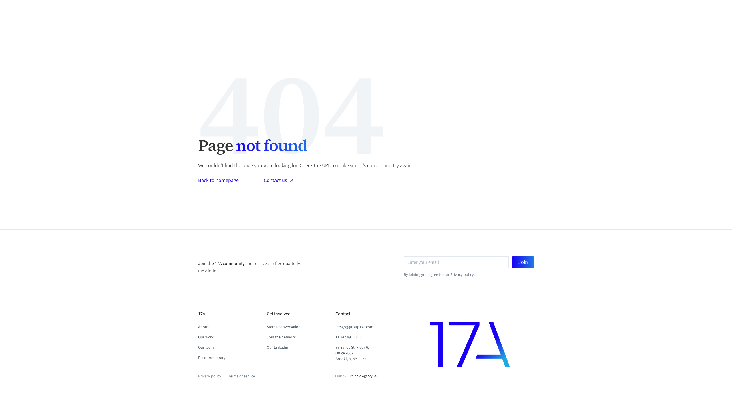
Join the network (281, 337)
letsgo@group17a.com (354, 327)
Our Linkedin (277, 347)
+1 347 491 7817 (348, 337)
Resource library (211, 358)
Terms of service (241, 376)
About (203, 327)
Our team (206, 347)
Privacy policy (462, 275)
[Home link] (482, 345)
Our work (206, 337)
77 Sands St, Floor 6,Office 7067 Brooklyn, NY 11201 (352, 353)
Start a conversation (284, 327)
